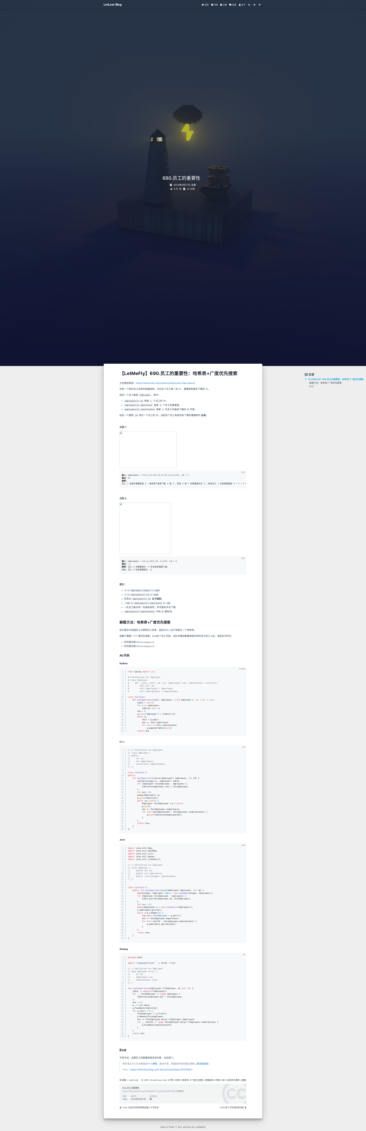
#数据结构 (209, 1080)
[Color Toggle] (254, 4)
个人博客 (152, 1063)
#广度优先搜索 (196, 1080)
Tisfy (124, 1099)
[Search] (249, 4)
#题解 (243, 1080)
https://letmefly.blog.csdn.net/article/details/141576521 (161, 1069)
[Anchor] (117, 373)
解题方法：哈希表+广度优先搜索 (325, 382)
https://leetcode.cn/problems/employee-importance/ (165, 383)
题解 (124, 1080)
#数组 (217, 1080)
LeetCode (133, 1080)
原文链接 (201, 1063)
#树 (223, 1080)
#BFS (146, 1080)
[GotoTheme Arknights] (259, 4)
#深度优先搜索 (232, 1080)
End (311, 386)
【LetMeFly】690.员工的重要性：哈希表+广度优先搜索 (335, 379)
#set (165, 1080)
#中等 (171, 1080)
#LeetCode (156, 1080)
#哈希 (177, 1080)
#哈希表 (185, 1080)
